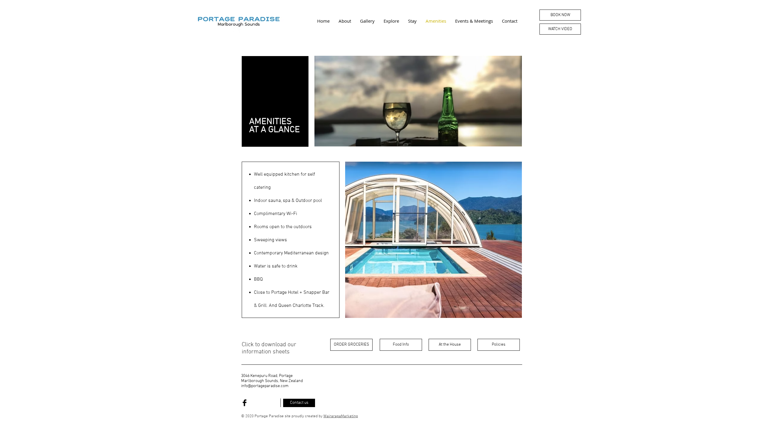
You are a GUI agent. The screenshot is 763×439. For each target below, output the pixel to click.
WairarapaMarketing (340, 416)
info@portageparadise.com (265, 386)
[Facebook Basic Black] (244, 402)
